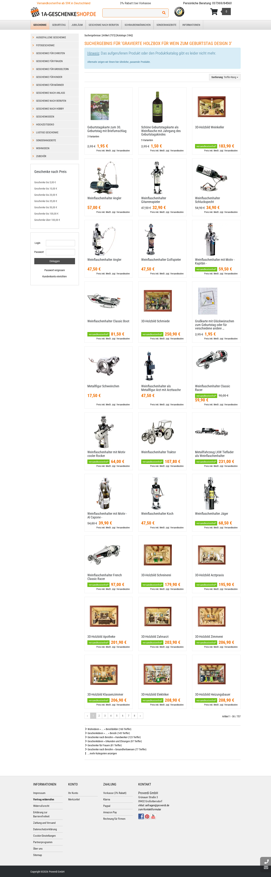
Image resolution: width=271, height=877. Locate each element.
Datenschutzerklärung (45, 829)
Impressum (39, 793)
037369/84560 (222, 3)
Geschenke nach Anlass (50, 92)
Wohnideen (42, 148)
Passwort (38, 251)
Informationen (191, 24)
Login (37, 242)
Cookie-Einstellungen (44, 835)
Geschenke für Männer (50, 84)
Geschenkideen (45, 116)
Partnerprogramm (42, 842)
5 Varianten (147, 140)
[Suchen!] (163, 13)
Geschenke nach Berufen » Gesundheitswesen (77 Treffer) (116, 749)
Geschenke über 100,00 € (47, 219)
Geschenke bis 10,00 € (45, 188)
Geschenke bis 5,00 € (45, 182)
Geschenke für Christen (50, 53)
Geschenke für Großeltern (52, 69)
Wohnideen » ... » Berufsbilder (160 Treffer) (109, 729)
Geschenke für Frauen (49, 61)
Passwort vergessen (54, 270)
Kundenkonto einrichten (54, 276)
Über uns (38, 848)
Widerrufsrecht (41, 806)
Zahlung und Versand (44, 823)
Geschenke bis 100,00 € (46, 213)
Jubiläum (77, 24)
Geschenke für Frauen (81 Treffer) (104, 745)
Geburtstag (59, 24)
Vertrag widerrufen (43, 799)
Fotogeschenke (45, 45)
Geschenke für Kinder (49, 77)
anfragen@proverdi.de (157, 805)
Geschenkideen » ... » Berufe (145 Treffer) (108, 733)
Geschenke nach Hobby (50, 108)
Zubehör (41, 156)
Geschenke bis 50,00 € (45, 207)
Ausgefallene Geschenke (51, 37)
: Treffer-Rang (224, 77)
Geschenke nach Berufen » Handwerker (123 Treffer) (114, 737)
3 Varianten (93, 136)
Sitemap (37, 855)
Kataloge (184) (124, 35)
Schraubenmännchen (138, 24)
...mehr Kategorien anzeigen (102, 753)
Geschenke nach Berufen (104, 24)
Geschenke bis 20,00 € (45, 194)
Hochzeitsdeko (45, 124)
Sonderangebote (166, 24)
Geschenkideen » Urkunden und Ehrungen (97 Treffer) (114, 741)
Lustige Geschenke (47, 132)
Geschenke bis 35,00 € (45, 201)
